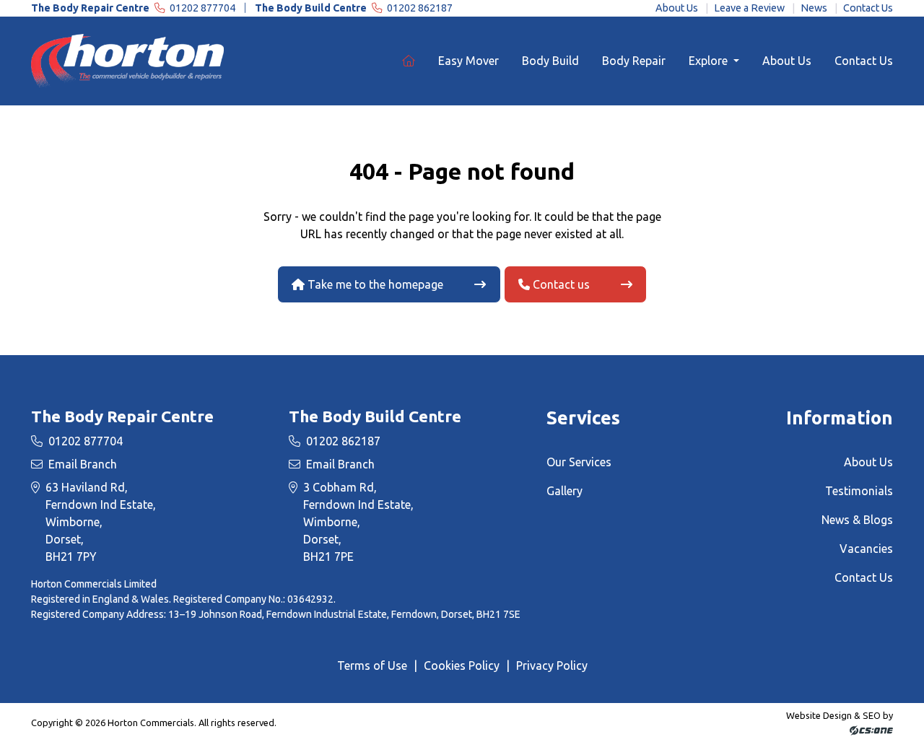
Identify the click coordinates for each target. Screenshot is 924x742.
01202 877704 (134, 8)
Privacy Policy (552, 665)
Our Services (578, 461)
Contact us (560, 284)
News (814, 8)
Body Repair (634, 60)
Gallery (564, 490)
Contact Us (868, 8)
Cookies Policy (462, 665)
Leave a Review (749, 8)
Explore (710, 60)
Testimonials (859, 490)
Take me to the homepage (374, 284)
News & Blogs (857, 519)
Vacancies (866, 548)
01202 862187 (354, 8)
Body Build (550, 60)
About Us (676, 8)
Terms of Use (372, 665)
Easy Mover (468, 60)
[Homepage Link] (130, 59)
